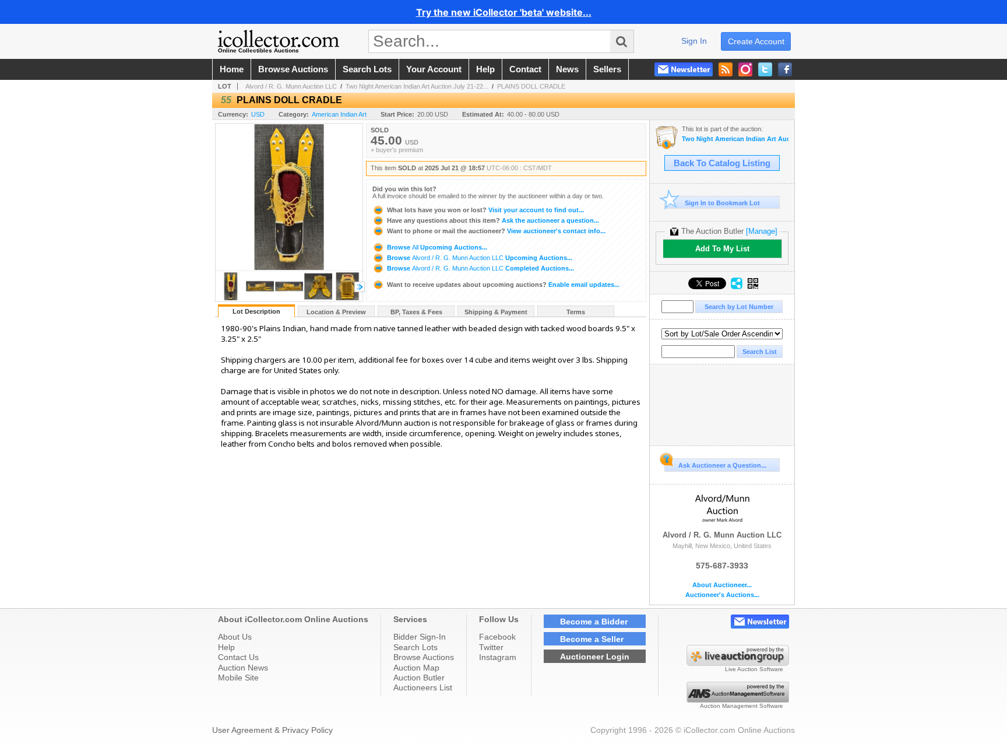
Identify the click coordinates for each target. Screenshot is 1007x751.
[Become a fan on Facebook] (785, 69)
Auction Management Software (741, 706)
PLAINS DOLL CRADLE (531, 86)
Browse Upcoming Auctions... (436, 247)
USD (258, 114)
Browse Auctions (423, 657)
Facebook (497, 636)
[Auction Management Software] (737, 699)
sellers (607, 69)
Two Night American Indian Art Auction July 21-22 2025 (735, 139)
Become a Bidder (594, 621)
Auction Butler (419, 677)
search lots (367, 69)
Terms (575, 311)
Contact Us (238, 657)
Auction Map (416, 667)
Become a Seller (592, 639)
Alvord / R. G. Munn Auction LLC (291, 86)
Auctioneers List (422, 687)
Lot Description (256, 311)
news (567, 69)
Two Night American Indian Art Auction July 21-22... (417, 86)
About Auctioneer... (722, 585)
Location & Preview (336, 311)
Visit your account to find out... (485, 209)
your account (434, 69)
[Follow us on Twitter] (765, 69)
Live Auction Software (754, 669)
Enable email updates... (503, 284)
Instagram (497, 657)
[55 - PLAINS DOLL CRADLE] (230, 298)
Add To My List (722, 248)
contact (525, 69)
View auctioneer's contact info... (496, 230)
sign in (694, 40)
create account (756, 41)
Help (226, 647)
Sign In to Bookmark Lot (722, 202)
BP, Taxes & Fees (416, 311)
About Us (235, 636)
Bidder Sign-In (419, 636)
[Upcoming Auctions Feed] (726, 69)
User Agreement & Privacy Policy (272, 730)
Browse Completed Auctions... (479, 268)
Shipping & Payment (495, 311)
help (485, 69)
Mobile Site (238, 677)
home (232, 69)
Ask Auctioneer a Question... (722, 465)
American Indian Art (339, 114)
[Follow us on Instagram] (745, 69)
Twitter (491, 647)
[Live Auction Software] (737, 663)
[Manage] (762, 231)
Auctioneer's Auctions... (722, 595)
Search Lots (415, 647)
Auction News (243, 667)
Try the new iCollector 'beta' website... (503, 12)
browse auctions (293, 69)
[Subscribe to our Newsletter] (683, 69)
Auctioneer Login (594, 656)
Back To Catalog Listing (722, 163)
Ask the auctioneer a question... (493, 220)
